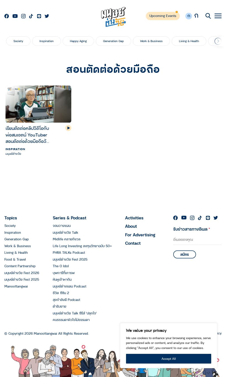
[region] (168, 345)
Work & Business (151, 41)
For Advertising (140, 234)
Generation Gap (113, 41)
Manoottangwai (16, 286)
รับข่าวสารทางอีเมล (191, 229)
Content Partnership (20, 265)
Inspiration (47, 41)
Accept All (169, 358)
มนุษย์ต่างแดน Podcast (69, 286)
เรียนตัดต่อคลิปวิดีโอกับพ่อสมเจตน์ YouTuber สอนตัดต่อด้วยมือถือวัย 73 (27, 135)
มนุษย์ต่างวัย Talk (65, 232)
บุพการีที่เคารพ (64, 272)
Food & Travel (15, 259)
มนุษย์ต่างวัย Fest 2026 (21, 272)
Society (18, 41)
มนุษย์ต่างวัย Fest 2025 (21, 279)
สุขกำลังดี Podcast (66, 299)
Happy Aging (78, 41)
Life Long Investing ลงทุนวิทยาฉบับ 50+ (82, 245)
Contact (133, 243)
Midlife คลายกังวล (66, 239)
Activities (134, 218)
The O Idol (61, 265)
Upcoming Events (162, 15)
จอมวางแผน (62, 225)
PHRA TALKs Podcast (69, 252)
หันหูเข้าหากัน (62, 279)
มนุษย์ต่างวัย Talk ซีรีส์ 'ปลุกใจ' (75, 313)
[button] (218, 41)
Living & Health (189, 41)
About (131, 226)
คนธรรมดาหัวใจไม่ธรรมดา (71, 319)
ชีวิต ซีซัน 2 (61, 292)
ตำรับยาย (59, 306)
